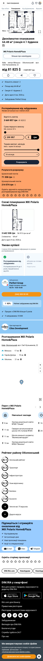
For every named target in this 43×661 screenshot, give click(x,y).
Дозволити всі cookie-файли (19, 656)
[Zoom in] (40, 364)
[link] (21, 225)
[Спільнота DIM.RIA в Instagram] (4, 615)
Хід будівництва (28, 8)
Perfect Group (16, 283)
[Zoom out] (40, 368)
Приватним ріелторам (12, 606)
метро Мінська (14, 63)
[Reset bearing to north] (40, 371)
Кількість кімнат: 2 (13, 82)
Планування (15, 8)
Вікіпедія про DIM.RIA (11, 624)
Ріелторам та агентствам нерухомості (19, 610)
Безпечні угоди (8, 628)
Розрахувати (21, 162)
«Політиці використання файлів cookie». (16, 652)
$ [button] (28, 137)
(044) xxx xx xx (21, 294)
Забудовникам (8, 620)
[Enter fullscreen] (40, 399)
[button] (4, 3)
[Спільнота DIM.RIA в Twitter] (26, 615)
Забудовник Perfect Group (15, 99)
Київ (4, 63)
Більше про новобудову (21, 56)
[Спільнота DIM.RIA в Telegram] (15, 615)
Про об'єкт (5, 8)
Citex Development (18, 328)
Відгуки (39, 8)
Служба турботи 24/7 (11, 632)
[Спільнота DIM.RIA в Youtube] (20, 615)
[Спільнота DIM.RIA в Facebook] (9, 615)
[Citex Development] (5, 327)
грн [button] (35, 137)
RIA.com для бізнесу (11, 602)
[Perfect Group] (5, 282)
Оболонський (28, 63)
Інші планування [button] (13, 3)
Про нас (5, 636)
